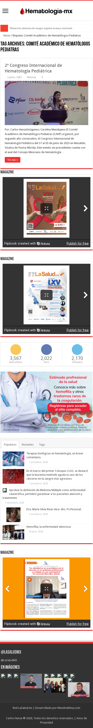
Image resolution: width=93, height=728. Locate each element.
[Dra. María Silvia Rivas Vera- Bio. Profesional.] (13, 514)
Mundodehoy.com (69, 707)
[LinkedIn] (49, 713)
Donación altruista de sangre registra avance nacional (41, 28)
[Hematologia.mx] (46, 10)
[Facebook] (41, 713)
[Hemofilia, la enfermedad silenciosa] (13, 532)
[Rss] (37, 713)
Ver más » (12, 159)
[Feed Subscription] (91, 56)
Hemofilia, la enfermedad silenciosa (48, 526)
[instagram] (54, 713)
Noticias (31, 77)
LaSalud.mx (25, 707)
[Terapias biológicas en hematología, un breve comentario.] (13, 459)
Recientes (28, 444)
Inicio (6, 35)
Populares (10, 444)
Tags (42, 444)
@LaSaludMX (11, 652)
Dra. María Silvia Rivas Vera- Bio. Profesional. (54, 509)
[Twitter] (45, 713)
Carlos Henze (14, 718)
